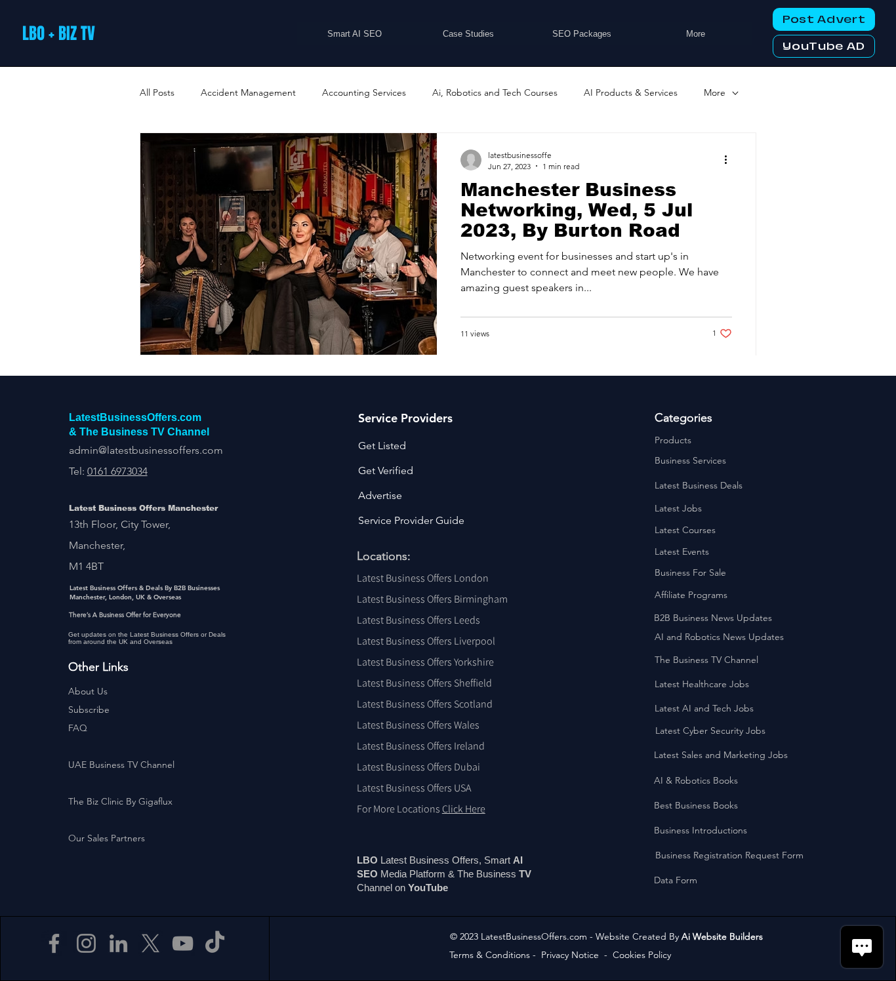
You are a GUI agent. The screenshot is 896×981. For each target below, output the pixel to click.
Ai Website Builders (722, 936)
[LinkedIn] (118, 943)
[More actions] (730, 160)
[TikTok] (215, 943)
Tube (438, 887)
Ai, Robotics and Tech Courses (495, 92)
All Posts (157, 92)
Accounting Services (364, 92)
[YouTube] (182, 943)
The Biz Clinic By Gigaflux (120, 801)
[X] (150, 943)
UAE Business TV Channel (121, 765)
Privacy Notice (570, 955)
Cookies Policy (642, 955)
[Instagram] (86, 943)
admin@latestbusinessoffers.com (146, 450)
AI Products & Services (631, 92)
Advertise (380, 495)
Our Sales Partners (106, 838)
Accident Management (248, 92)
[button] (89, 709)
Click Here (463, 809)
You (417, 887)
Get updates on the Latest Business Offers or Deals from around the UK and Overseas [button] (147, 638)
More (714, 92)
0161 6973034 (117, 471)
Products (673, 440)
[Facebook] (54, 943)
